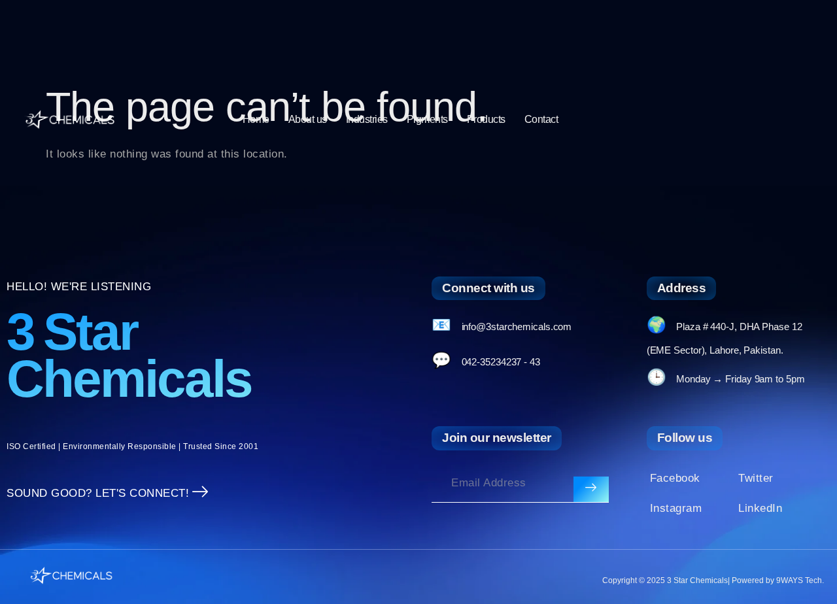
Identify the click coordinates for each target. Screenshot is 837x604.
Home (256, 119)
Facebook (675, 478)
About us (307, 119)
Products (486, 119)
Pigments (427, 119)
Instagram (676, 508)
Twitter (756, 478)
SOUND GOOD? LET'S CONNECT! (98, 493)
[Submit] (591, 490)
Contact (541, 119)
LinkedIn (760, 508)
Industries (367, 119)
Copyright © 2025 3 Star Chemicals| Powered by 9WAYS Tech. (713, 580)
